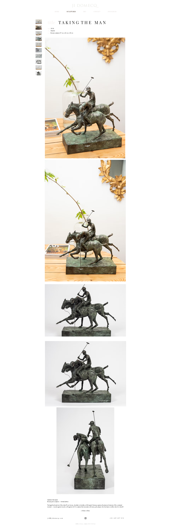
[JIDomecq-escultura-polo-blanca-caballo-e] (39, 67)
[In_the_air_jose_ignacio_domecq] (39, 39)
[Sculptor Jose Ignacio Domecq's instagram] (85, 518)
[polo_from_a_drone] (39, 50)
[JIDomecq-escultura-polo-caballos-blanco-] (39, 33)
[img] (39, 73)
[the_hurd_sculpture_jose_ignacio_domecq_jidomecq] (39, 27)
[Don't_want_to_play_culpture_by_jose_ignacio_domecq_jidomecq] (39, 22)
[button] (85, 310)
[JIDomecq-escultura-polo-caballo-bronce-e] (39, 56)
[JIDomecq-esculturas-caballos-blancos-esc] (39, 44)
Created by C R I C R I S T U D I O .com (89, 523)
